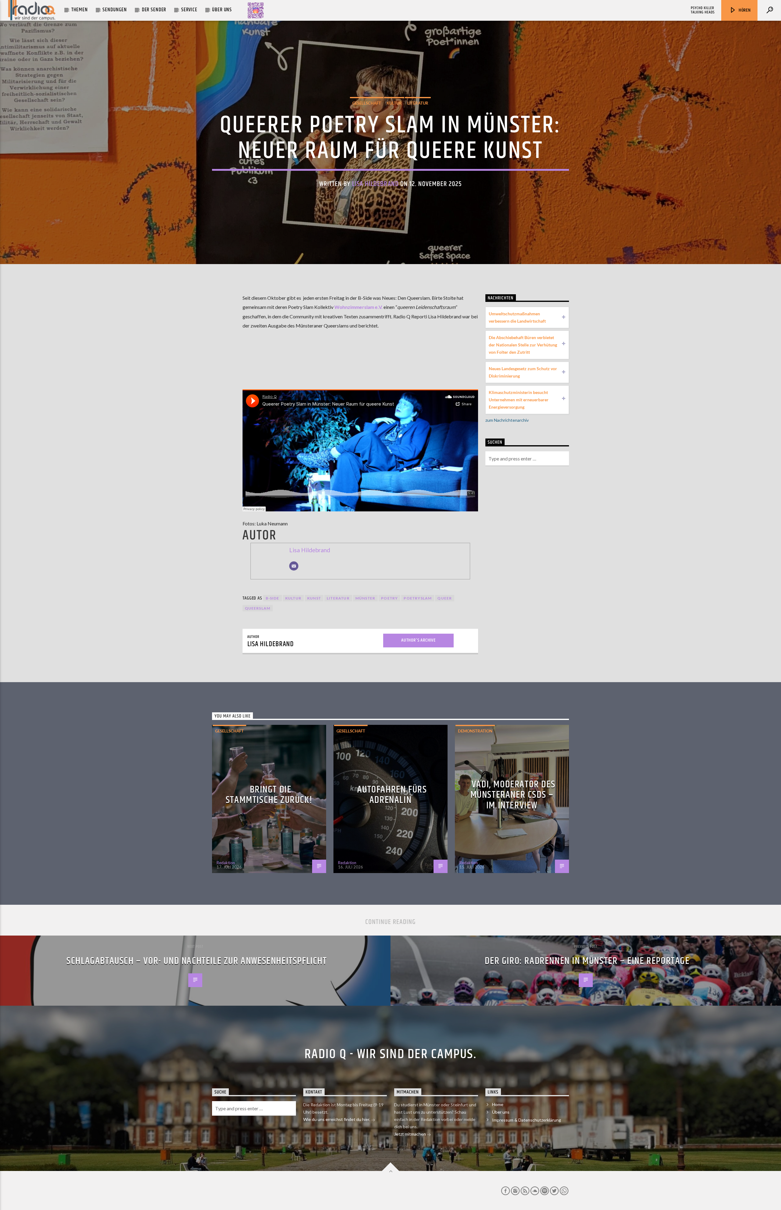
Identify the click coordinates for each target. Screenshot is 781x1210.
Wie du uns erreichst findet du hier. (337, 1119)
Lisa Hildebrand (375, 184)
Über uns (222, 10)
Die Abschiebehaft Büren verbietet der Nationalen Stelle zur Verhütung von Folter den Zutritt (523, 345)
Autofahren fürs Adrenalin (392, 795)
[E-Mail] (293, 566)
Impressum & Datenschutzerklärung (526, 1119)
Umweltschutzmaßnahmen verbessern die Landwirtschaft (517, 317)
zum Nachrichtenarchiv (507, 420)
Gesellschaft (366, 103)
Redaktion (226, 862)
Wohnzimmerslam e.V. (358, 307)
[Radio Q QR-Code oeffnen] (255, 10)
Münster (365, 598)
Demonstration (475, 731)
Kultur (394, 103)
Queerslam (258, 608)
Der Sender (154, 10)
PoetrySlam (418, 598)
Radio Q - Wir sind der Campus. (390, 1054)
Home (497, 1104)
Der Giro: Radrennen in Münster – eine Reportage (587, 961)
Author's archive (418, 640)
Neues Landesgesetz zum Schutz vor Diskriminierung (523, 372)
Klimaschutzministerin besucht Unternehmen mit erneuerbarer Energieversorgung (519, 400)
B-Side (272, 598)
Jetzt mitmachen (410, 1134)
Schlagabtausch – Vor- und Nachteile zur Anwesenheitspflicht (197, 961)
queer (444, 598)
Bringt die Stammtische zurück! (269, 795)
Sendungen (115, 10)
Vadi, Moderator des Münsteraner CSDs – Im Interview (513, 795)
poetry (389, 598)
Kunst (314, 598)
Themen (79, 10)
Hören (744, 10)
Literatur (417, 103)
